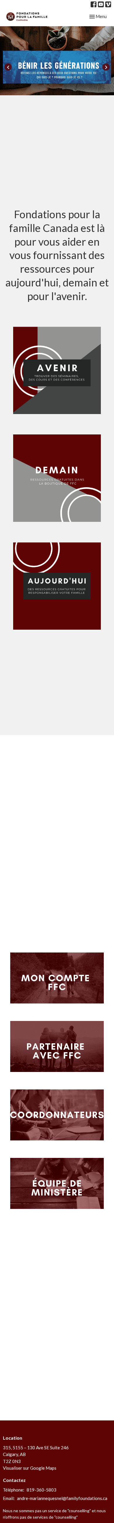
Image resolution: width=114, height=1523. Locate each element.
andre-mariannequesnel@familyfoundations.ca (62, 1498)
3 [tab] (57, 88)
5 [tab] (74, 88)
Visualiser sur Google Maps (29, 1468)
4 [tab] (66, 88)
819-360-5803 (41, 1489)
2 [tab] (48, 88)
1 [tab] (39, 88)
